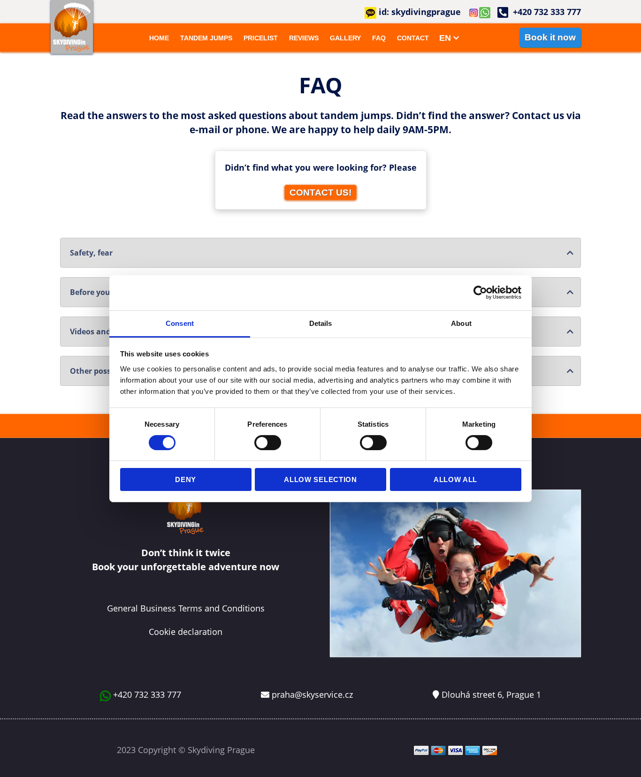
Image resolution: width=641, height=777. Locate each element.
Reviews (304, 38)
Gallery (345, 38)
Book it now (550, 37)
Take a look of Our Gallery (455, 473)
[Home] (72, 27)
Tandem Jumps (206, 38)
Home (159, 38)
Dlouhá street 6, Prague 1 (491, 694)
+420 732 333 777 (147, 694)
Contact (413, 38)
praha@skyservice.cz (312, 694)
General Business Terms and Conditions (186, 608)
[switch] (267, 442)
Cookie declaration (185, 631)
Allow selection (320, 479)
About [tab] (461, 323)
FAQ (379, 38)
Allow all (455, 479)
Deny (185, 479)
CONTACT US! (320, 192)
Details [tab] (320, 323)
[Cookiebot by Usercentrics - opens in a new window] (480, 293)
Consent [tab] (180, 323)
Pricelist (261, 38)
